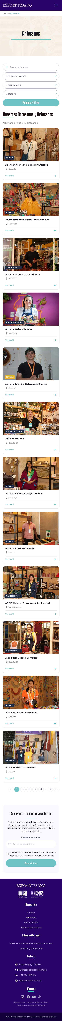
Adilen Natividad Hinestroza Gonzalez (27, 219)
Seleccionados (31, 922)
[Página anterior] (10, 789)
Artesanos (31, 917)
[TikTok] (39, 996)
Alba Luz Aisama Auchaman (21, 712)
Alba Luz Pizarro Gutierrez (20, 767)
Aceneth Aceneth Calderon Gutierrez (26, 164)
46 (50, 789)
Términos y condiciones (31, 948)
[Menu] (56, 5)
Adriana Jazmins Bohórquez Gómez (26, 384)
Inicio (6, 13)
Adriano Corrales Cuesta (19, 548)
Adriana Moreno (14, 438)
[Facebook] (28, 996)
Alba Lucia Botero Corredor (21, 657)
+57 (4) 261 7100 (27, 975)
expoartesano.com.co (30, 980)
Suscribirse (31, 863)
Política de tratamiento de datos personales (31, 943)
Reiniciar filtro (31, 102)
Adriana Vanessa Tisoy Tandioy (23, 493)
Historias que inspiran (31, 927)
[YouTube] (34, 997)
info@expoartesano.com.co (33, 969)
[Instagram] (22, 996)
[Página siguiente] (56, 789)
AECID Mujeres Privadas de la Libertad (27, 603)
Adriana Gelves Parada (18, 329)
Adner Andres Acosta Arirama (22, 274)
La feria (31, 912)
